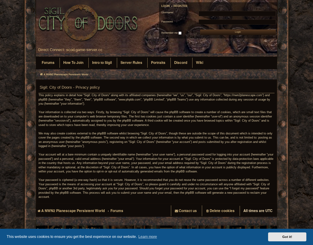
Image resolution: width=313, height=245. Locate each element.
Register (180, 6)
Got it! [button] (287, 237)
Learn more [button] (147, 237)
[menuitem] (48, 63)
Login (165, 6)
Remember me (169, 32)
